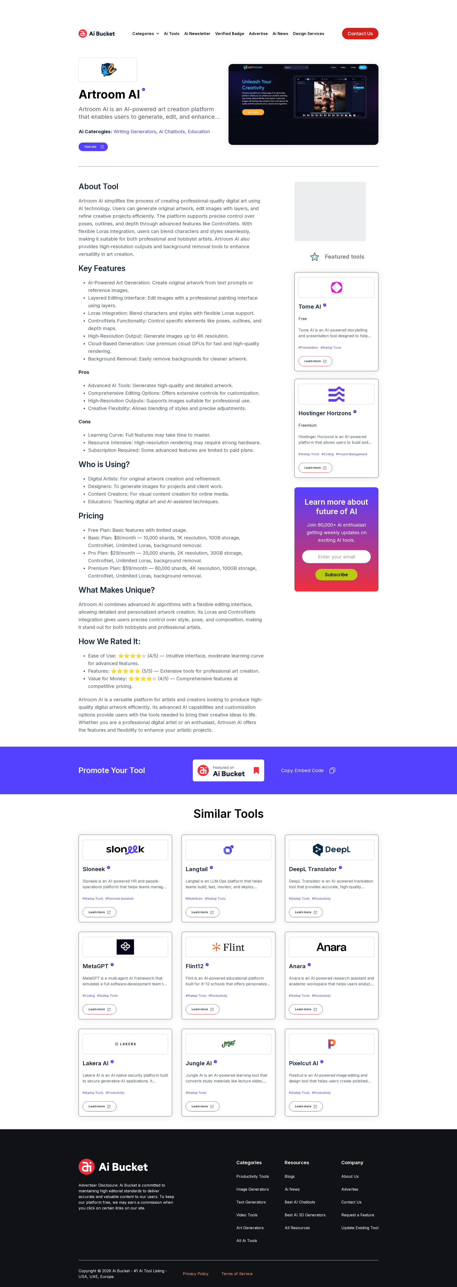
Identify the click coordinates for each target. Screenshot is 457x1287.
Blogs (290, 1176)
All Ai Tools (246, 1240)
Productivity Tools (252, 1176)
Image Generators (252, 1189)
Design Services (308, 33)
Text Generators (251, 1202)
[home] (97, 33)
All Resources (297, 1227)
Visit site (90, 146)
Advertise (258, 33)
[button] (146, 34)
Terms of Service (237, 1273)
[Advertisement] (228, 10)
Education (199, 131)
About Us (350, 1176)
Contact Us (360, 33)
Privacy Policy (196, 1273)
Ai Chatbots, (172, 131)
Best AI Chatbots (300, 1202)
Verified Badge (229, 33)
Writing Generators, (136, 131)
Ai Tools (171, 33)
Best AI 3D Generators (305, 1215)
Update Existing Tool (359, 1227)
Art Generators (250, 1227)
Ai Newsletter (197, 33)
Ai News (280, 33)
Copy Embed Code (302, 770)
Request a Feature (357, 1215)
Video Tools (247, 1215)
